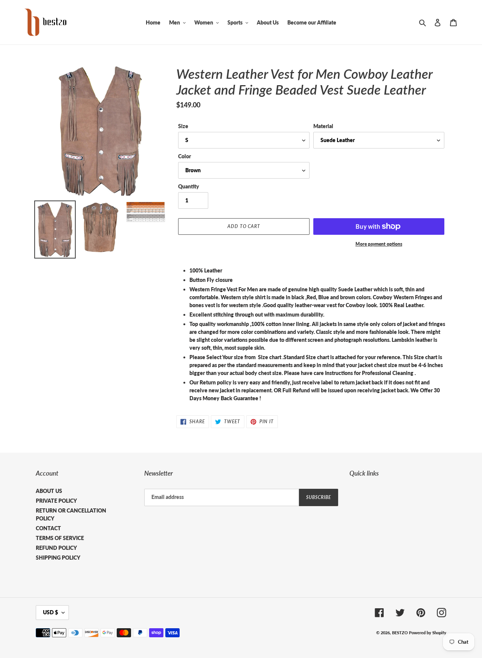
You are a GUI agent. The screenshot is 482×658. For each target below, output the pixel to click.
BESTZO (400, 632)
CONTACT (48, 528)
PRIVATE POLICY (56, 500)
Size (183, 126)
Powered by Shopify (427, 632)
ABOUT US (49, 491)
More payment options (378, 244)
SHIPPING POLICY (58, 557)
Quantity (188, 186)
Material (323, 126)
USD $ (50, 612)
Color (184, 156)
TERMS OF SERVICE (60, 538)
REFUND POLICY (56, 548)
